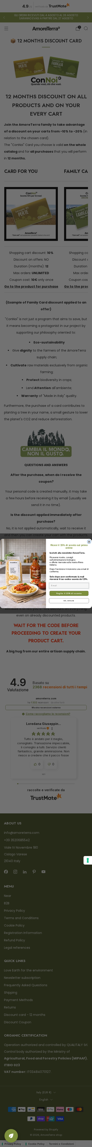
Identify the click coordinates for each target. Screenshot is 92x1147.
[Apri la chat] (11, 1136)
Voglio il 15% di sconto (69, 593)
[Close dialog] (89, 542)
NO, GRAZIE (69, 600)
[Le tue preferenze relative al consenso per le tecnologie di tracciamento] (88, 860)
